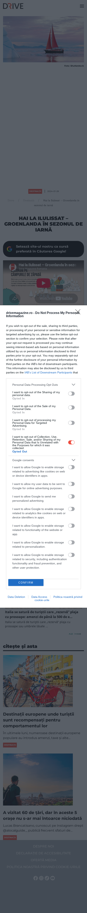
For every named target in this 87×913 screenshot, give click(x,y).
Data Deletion (16, 596)
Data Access (39, 596)
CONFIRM (25, 582)
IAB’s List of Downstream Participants (48, 372)
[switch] (71, 394)
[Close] (79, 313)
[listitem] (43, 385)
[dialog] (43, 456)
